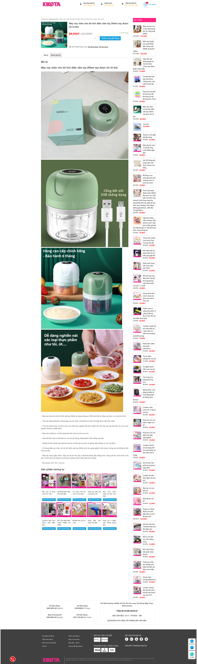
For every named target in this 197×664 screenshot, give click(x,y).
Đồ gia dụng (103, 47)
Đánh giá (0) (55, 55)
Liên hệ (44, 646)
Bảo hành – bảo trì (74, 643)
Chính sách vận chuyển (49, 643)
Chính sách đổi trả (47, 639)
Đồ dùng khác (53, 19)
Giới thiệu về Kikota (48, 636)
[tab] (46, 55)
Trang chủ (44, 19)
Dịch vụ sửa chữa (74, 639)
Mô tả (46, 55)
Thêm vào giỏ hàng (110, 38)
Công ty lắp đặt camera (75, 646)
